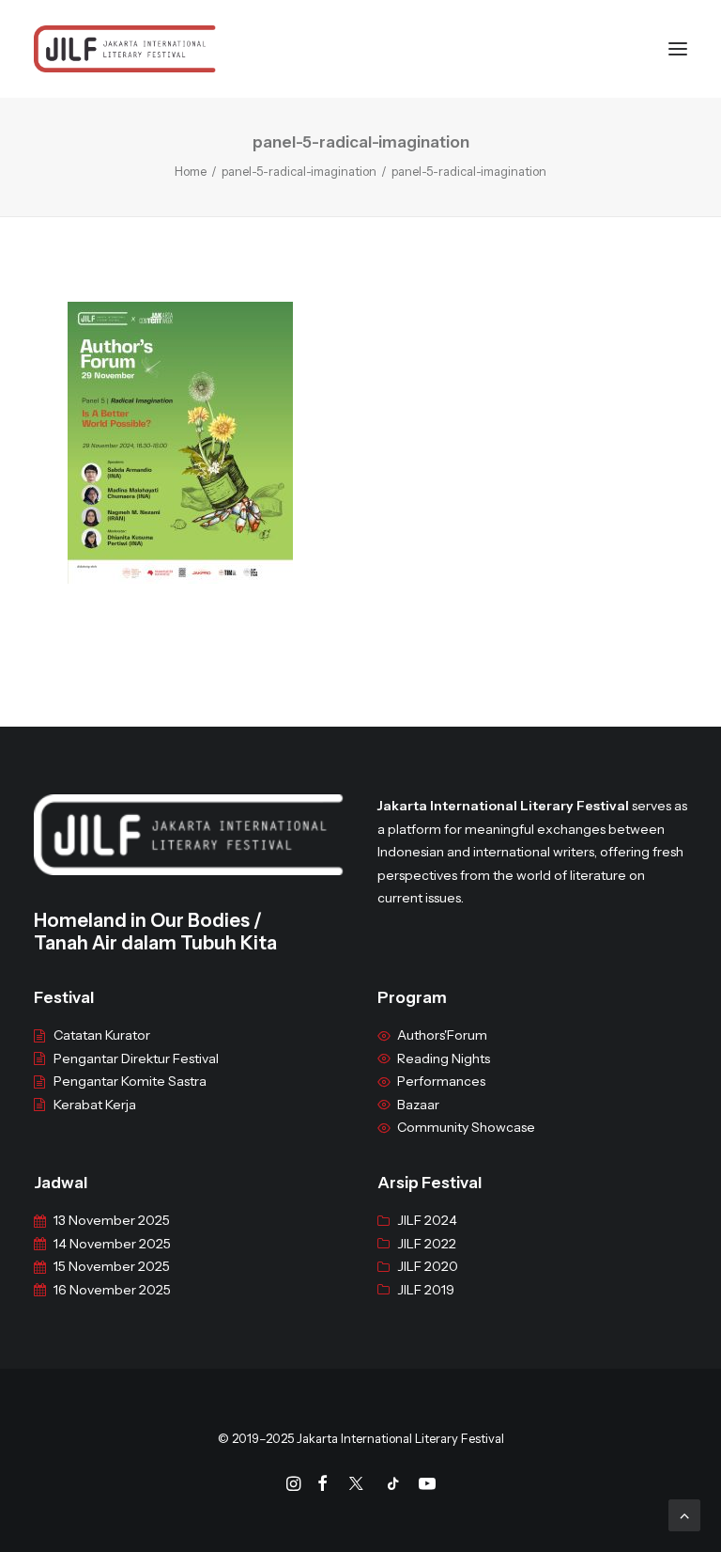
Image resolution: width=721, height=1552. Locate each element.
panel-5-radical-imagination (299, 171)
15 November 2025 (112, 1266)
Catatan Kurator (102, 1035)
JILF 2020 (427, 1266)
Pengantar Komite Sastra (130, 1081)
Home (191, 171)
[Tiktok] (393, 1486)
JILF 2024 (427, 1220)
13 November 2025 (112, 1220)
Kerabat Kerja (95, 1104)
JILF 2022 (426, 1243)
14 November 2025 (112, 1243)
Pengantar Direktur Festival (136, 1058)
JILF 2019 (425, 1289)
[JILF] (125, 48)
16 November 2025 (112, 1289)
